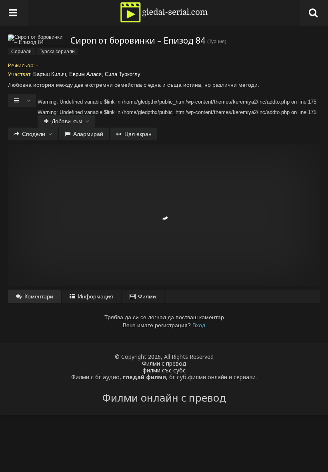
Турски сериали (57, 51)
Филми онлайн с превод (164, 397)
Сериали (21, 51)
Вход (198, 325)
